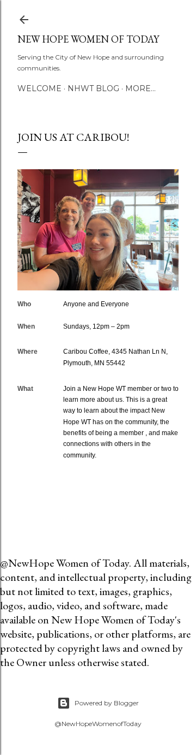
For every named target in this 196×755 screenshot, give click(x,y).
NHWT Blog (93, 88)
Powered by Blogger (107, 703)
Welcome (39, 88)
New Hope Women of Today (88, 39)
